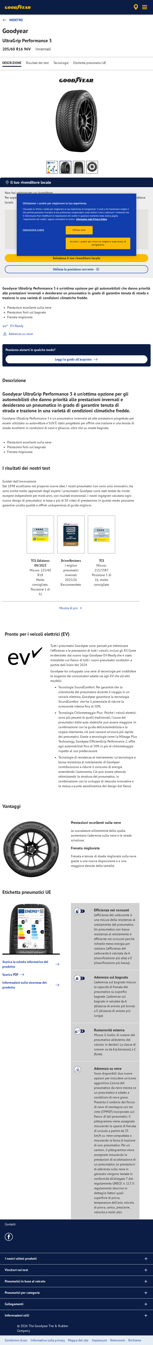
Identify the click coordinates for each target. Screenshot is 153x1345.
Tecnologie (61, 63)
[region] (76, 225)
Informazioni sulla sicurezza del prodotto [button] (24, 985)
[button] (144, 7)
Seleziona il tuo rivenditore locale (76, 258)
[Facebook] (9, 1236)
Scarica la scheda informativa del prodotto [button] (25, 964)
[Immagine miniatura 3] (79, 167)
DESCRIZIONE (11, 63)
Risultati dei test (37, 63)
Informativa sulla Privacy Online (91, 219)
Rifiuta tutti (79, 230)
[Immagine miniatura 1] (52, 167)
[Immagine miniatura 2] (65, 167)
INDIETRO (16, 20)
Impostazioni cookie (33, 230)
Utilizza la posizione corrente (73, 269)
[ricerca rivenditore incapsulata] (135, 7)
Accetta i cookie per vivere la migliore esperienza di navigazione (98, 243)
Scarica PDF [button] (10, 975)
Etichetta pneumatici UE (89, 63)
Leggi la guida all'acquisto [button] (73, 359)
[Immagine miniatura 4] (92, 167)
